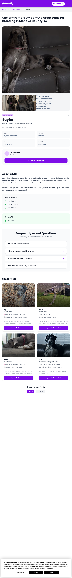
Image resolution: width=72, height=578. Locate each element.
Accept (52, 572)
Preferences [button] (49, 568)
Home (4, 9)
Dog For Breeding (16, 9)
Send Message (37, 160)
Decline (36, 572)
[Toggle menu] (68, 4)
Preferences (20, 572)
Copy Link (40, 391)
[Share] (68, 115)
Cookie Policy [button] (9, 568)
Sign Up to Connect (17, 328)
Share (31, 391)
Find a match (58, 4)
